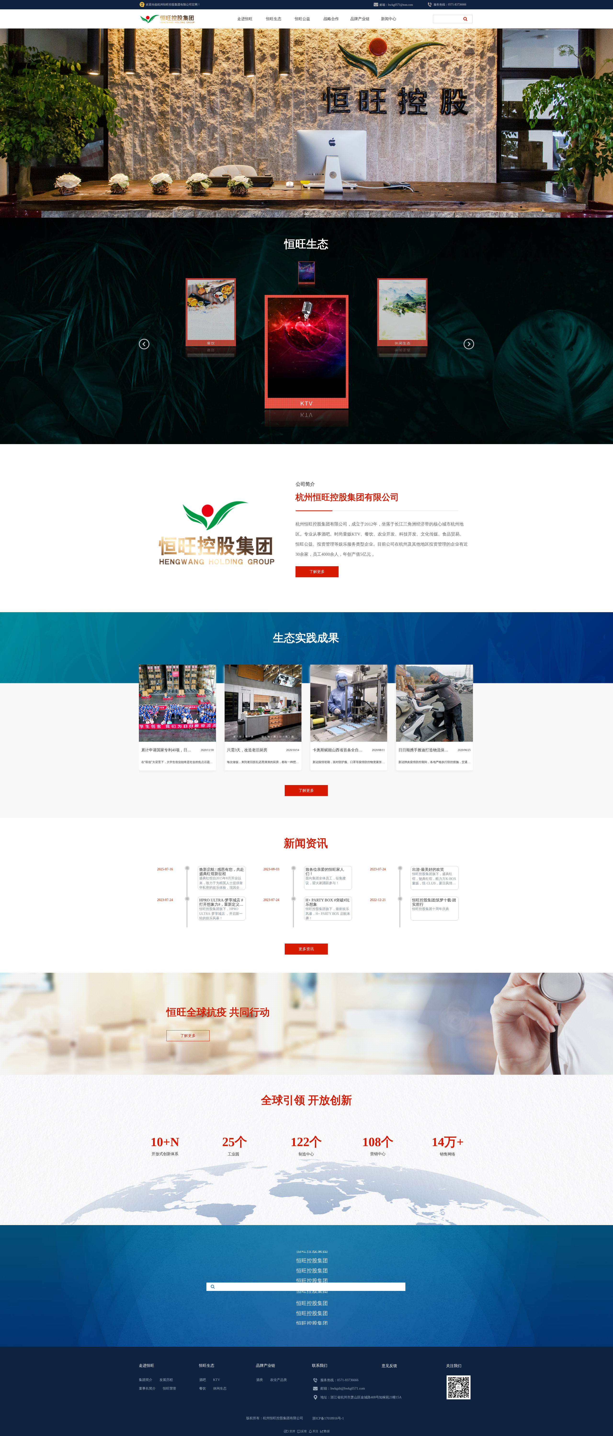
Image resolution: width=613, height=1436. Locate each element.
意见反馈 (389, 1366)
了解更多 (317, 572)
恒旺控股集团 (312, 1252)
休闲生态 (220, 1388)
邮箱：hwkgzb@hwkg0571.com (342, 1388)
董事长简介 (147, 1388)
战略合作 (331, 19)
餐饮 (202, 1388)
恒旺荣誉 (169, 1388)
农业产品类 (278, 1380)
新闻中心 (388, 19)
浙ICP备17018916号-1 (328, 1418)
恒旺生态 (273, 19)
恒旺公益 (302, 19)
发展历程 (166, 1380)
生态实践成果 (306, 658)
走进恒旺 (245, 19)
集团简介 (145, 1380)
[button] (306, 214)
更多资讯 (306, 949)
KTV (216, 1380)
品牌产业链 (359, 19)
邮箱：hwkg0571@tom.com (396, 4)
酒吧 (202, 1380)
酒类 (259, 1380)
